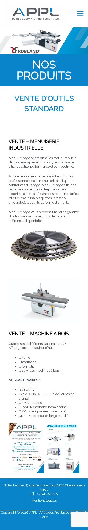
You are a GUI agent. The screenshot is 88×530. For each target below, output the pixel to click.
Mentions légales (44, 500)
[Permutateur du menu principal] (80, 13)
